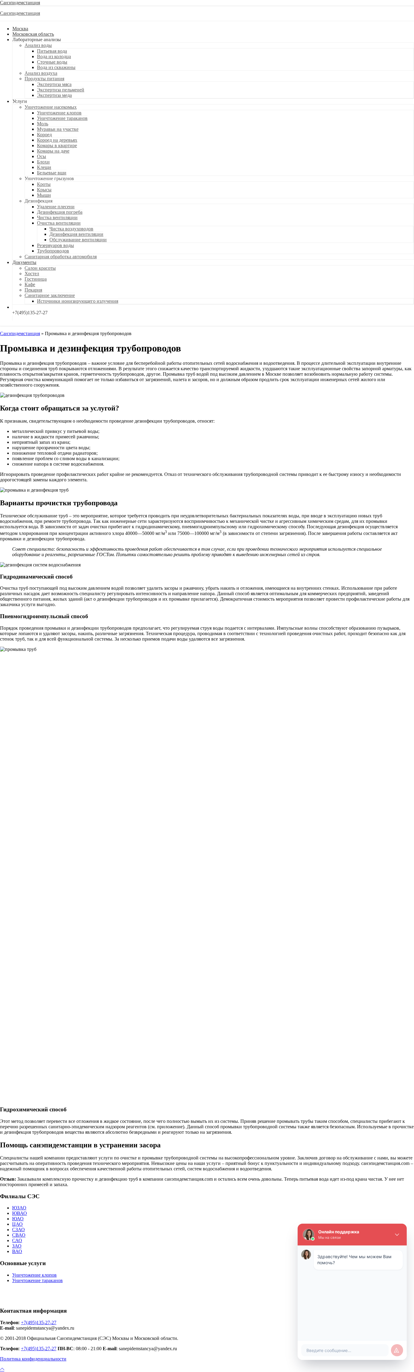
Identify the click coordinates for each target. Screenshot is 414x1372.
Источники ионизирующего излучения (77, 301)
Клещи (44, 167)
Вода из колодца (54, 56)
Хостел (32, 273)
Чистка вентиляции (57, 217)
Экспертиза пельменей (60, 89)
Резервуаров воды (55, 245)
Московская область (33, 34)
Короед (44, 134)
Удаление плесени (56, 206)
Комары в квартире (57, 145)
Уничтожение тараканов (62, 118)
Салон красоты (40, 268)
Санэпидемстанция (20, 2)
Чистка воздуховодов (71, 228)
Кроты (44, 184)
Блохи (43, 161)
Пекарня (33, 289)
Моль (42, 123)
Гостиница (36, 279)
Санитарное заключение (50, 295)
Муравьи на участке (57, 129)
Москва (20, 28)
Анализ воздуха (41, 73)
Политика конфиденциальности (33, 1358)
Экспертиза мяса (54, 84)
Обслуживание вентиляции (78, 239)
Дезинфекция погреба (59, 212)
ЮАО (18, 1218)
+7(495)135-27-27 (38, 1322)
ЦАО (17, 1224)
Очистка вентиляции (59, 223)
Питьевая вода (52, 51)
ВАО (17, 1251)
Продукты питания (44, 78)
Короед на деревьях (57, 140)
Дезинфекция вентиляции (76, 234)
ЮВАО (19, 1213)
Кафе (30, 284)
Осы (41, 156)
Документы (24, 262)
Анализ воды (38, 45)
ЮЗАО (19, 1207)
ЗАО (17, 1245)
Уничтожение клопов (59, 112)
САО (17, 1240)
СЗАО (18, 1229)
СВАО (18, 1235)
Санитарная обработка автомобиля (61, 256)
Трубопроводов (53, 250)
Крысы (44, 189)
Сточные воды (52, 61)
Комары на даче (53, 150)
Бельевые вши (51, 172)
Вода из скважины (56, 67)
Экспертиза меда (54, 95)
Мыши (44, 195)
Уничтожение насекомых (51, 107)
